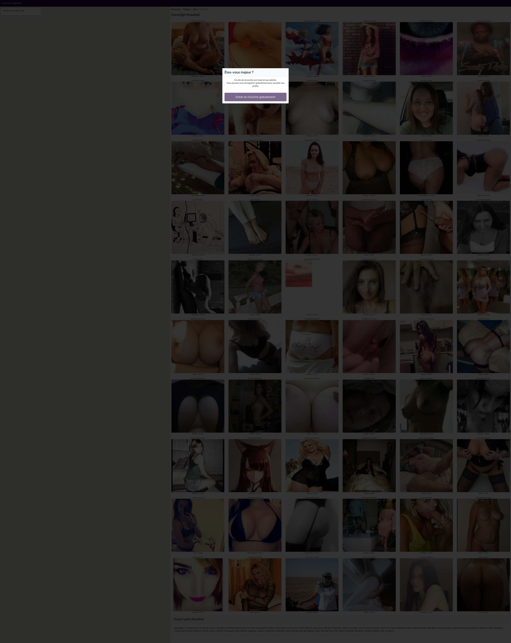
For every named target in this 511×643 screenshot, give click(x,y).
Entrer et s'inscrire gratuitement (255, 97)
